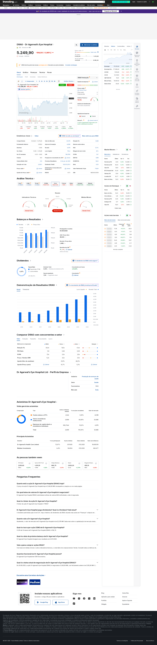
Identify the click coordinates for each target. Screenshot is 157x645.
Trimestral (26, 289)
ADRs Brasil (53, 8)
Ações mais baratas (111, 215)
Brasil (20, 8)
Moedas (106, 46)
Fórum (49, 72)
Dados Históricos (42, 77)
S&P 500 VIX (107, 77)
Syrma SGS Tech (39, 463)
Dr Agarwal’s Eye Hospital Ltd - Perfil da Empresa (43, 372)
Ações (6, 8)
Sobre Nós (125, 593)
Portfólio (103, 600)
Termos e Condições (122, 640)
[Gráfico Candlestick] (19, 81)
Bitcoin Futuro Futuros (110, 80)
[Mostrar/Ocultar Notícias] (59, 81)
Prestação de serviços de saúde (90, 377)
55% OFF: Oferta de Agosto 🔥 (121, 1)
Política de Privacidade (137, 640)
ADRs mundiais (44, 8)
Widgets (103, 604)
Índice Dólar (107, 83)
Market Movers (109, 149)
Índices (113, 46)
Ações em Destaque (111, 186)
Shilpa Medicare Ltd (56, 463)
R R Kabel (20, 463)
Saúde (96, 382)
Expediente (125, 604)
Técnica (42, 72)
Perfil (26, 77)
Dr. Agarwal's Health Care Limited (28, 444)
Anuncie (124, 597)
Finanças (33, 72)
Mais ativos (107, 154)
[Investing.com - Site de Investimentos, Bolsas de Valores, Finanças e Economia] (10, 2)
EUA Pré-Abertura (34, 8)
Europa (73, 8)
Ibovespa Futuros (109, 69)
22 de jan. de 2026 (65, 161)
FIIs (63, 8)
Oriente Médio (80, 8)
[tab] (20, 184)
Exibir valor (93, 52)
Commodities (121, 46)
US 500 (106, 72)
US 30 (106, 75)
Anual (18, 289)
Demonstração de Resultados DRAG (36, 285)
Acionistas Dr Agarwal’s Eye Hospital (36, 402)
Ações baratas (113, 8)
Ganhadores (116, 154)
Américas (67, 8)
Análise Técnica (25, 178)
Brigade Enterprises (90, 463)
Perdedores (125, 154)
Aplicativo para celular (108, 597)
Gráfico (25, 72)
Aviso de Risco (150, 640)
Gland (69, 463)
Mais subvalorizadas (109, 220)
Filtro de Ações (91, 5)
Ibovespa (106, 66)
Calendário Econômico (79, 5)
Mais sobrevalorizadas (124, 220)
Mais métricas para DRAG (90, 136)
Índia (96, 390)
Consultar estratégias (71, 65)
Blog (102, 593)
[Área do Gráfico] (22, 81)
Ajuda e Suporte (127, 600)
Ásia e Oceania (89, 8)
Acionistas (33, 77)
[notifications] (150, 2)
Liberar (47, 364)
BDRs (58, 8)
